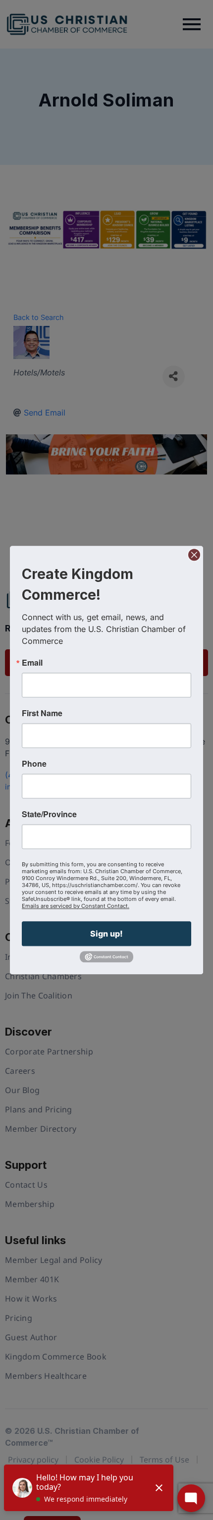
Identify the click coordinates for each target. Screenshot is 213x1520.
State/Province (49, 814)
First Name (42, 713)
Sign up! (106, 934)
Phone (34, 764)
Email (32, 663)
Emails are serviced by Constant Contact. (75, 905)
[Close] (194, 555)
